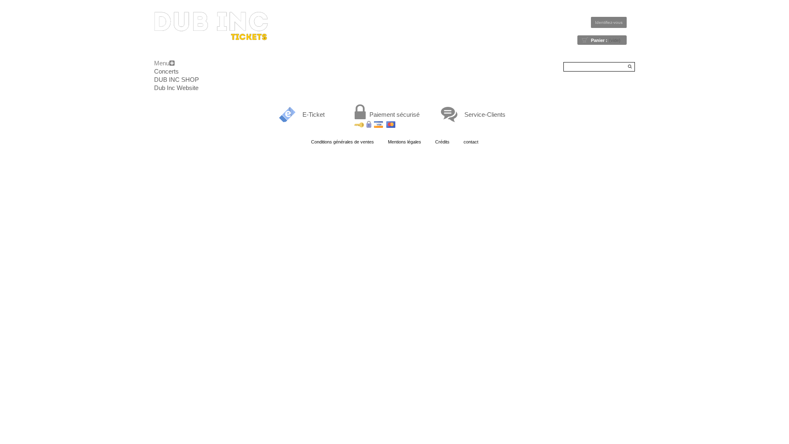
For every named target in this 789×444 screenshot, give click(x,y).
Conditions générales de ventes (342, 141)
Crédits (442, 141)
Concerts (166, 71)
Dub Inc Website (176, 87)
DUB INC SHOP (176, 79)
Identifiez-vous (609, 22)
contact (471, 141)
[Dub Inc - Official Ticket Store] (211, 26)
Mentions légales (404, 141)
